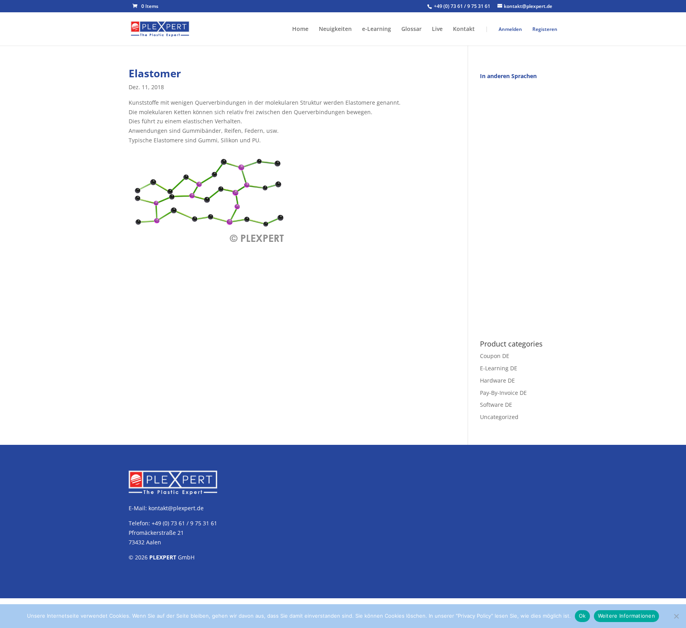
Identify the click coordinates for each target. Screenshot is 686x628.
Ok (582, 616)
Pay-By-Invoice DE (503, 392)
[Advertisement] (518, 205)
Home (300, 29)
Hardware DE (497, 380)
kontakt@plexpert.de (176, 508)
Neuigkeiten (335, 29)
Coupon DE (494, 356)
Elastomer (155, 73)
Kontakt (464, 29)
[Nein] (676, 616)
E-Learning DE (498, 368)
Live (437, 29)
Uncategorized (499, 417)
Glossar (411, 29)
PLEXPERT (162, 557)
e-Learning (376, 29)
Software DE (496, 404)
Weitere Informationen (626, 616)
